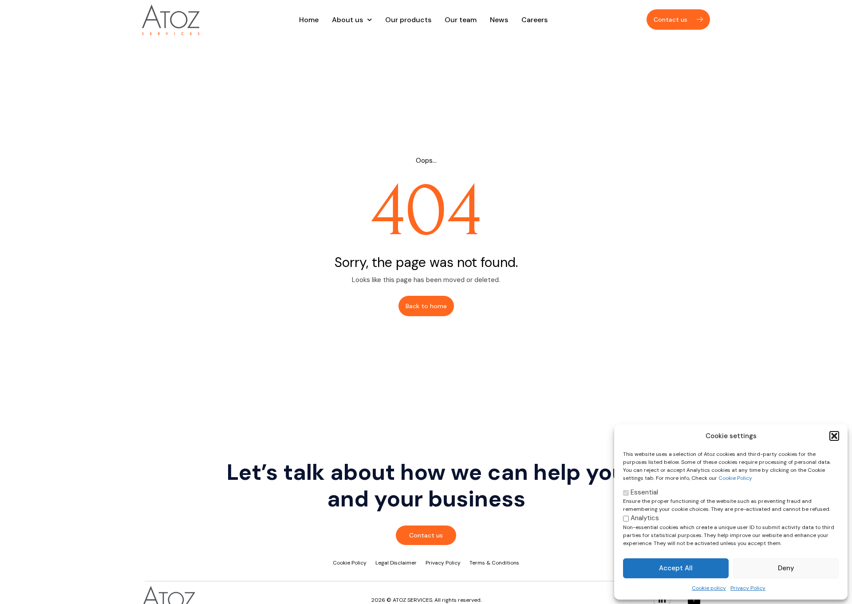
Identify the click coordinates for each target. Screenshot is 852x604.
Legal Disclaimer (396, 562)
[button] (834, 435)
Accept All (676, 568)
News (499, 19)
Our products (408, 19)
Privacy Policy (747, 588)
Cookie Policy (735, 478)
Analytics (644, 518)
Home (309, 19)
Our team (461, 19)
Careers (534, 19)
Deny (786, 568)
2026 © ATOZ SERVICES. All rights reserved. (426, 600)
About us (347, 19)
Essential (643, 492)
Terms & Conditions (494, 562)
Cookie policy (709, 588)
